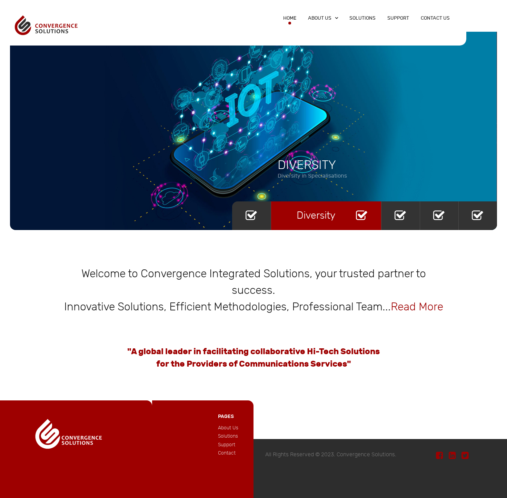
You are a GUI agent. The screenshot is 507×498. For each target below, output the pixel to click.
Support (226, 445)
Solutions (228, 436)
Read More (417, 306)
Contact (227, 453)
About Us (228, 428)
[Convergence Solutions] (46, 24)
